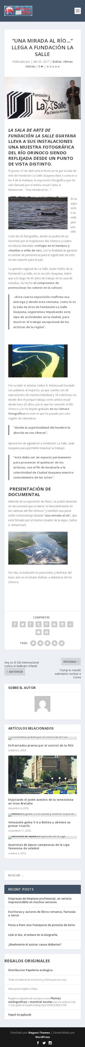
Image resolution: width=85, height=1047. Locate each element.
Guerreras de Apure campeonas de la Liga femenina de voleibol (39, 846)
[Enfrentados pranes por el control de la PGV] (42, 738)
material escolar (41, 1002)
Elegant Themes (39, 1032)
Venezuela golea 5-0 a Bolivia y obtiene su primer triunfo (39, 824)
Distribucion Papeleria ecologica (30, 970)
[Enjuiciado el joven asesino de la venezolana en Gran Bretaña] (42, 775)
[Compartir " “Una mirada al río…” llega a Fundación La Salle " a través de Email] (38, 632)
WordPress (42, 1037)
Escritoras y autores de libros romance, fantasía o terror (42, 913)
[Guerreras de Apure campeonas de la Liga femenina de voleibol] (42, 837)
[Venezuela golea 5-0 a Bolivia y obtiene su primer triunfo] (42, 815)
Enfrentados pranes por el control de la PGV (41, 745)
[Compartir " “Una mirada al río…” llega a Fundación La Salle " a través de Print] (46, 632)
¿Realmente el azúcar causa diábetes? (34, 944)
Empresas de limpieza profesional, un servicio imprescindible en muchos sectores (40, 900)
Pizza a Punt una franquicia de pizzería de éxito (41, 925)
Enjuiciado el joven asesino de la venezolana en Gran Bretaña (41, 801)
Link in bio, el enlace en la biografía (32, 935)
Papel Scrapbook (19, 1014)
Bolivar (57, 61)
